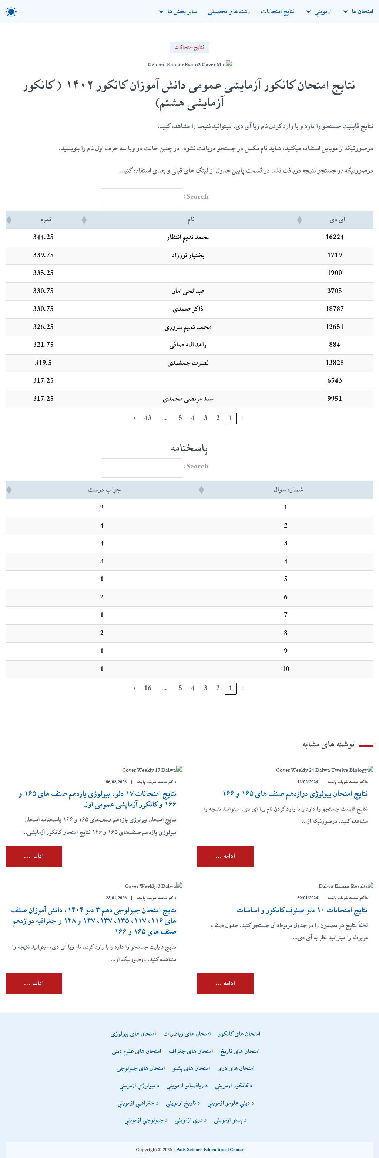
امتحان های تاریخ (240, 1052)
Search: (196, 197)
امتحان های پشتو (191, 1069)
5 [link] (180, 418)
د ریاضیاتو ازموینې (187, 1086)
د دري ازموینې (191, 1120)
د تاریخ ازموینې (183, 1103)
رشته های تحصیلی (229, 11)
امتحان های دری (236, 1069)
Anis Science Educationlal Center (210, 1150)
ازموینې (323, 11)
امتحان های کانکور (239, 1034)
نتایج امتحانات (278, 11)
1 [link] (230, 418)
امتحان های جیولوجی (141, 1069)
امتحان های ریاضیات (187, 1034)
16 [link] (147, 688)
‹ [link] (243, 418)
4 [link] (193, 418)
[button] (300, 220)
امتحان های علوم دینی (136, 1052)
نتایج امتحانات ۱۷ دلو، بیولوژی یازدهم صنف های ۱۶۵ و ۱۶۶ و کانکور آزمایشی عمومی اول (98, 799)
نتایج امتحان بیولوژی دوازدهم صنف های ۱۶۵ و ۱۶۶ (295, 794)
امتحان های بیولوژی (133, 1034)
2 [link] (218, 418)
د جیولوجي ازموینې (146, 1120)
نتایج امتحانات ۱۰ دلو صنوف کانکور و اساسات (302, 910)
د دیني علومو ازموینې (231, 1103)
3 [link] (205, 418)
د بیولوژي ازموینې (140, 1086)
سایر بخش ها (182, 11)
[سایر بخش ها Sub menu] (161, 11)
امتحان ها (362, 11)
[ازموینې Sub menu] (308, 11)
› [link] (135, 418)
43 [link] (147, 418)
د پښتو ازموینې (230, 1120)
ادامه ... (225, 856)
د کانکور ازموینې (233, 1086)
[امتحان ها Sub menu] (345, 11)
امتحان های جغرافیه (191, 1052)
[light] (11, 11)
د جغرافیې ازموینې (138, 1103)
